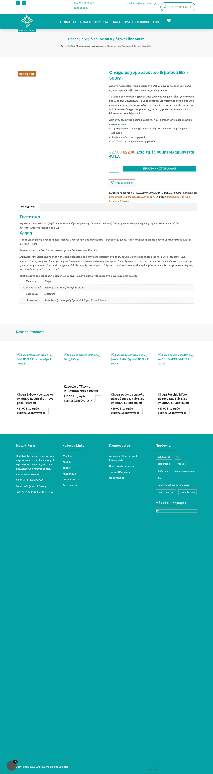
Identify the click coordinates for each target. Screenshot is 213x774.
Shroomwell (115, 197)
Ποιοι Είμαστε (71, 479)
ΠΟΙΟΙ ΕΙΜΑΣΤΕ (82, 22)
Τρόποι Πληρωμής (119, 472)
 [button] (52, 410)
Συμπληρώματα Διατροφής (91, 46)
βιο (159, 478)
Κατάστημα (69, 473)
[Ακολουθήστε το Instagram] (24, 3)
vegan (181, 464)
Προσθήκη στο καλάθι (159, 169)
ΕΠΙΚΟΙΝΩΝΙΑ (141, 22)
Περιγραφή (28, 206)
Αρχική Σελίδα (68, 46)
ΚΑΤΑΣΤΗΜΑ (121, 22)
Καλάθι (67, 461)
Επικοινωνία (70, 485)
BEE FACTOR (164, 457)
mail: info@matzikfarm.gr (141, 3)
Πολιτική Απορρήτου (121, 466)
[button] (122, 182)
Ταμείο (67, 467)
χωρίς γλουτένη (166, 492)
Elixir (177, 197)
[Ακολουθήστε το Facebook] (18, 3)
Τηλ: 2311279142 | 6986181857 (84, 5)
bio (178, 457)
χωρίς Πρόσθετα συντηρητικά (173, 485)
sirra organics (165, 464)
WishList (67, 456)
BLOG (155, 22)
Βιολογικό (163, 471)
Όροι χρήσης (116, 477)
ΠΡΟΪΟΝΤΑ (101, 22)
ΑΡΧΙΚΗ (65, 22)
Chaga (170, 197)
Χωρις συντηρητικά (184, 471)
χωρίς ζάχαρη (187, 492)
